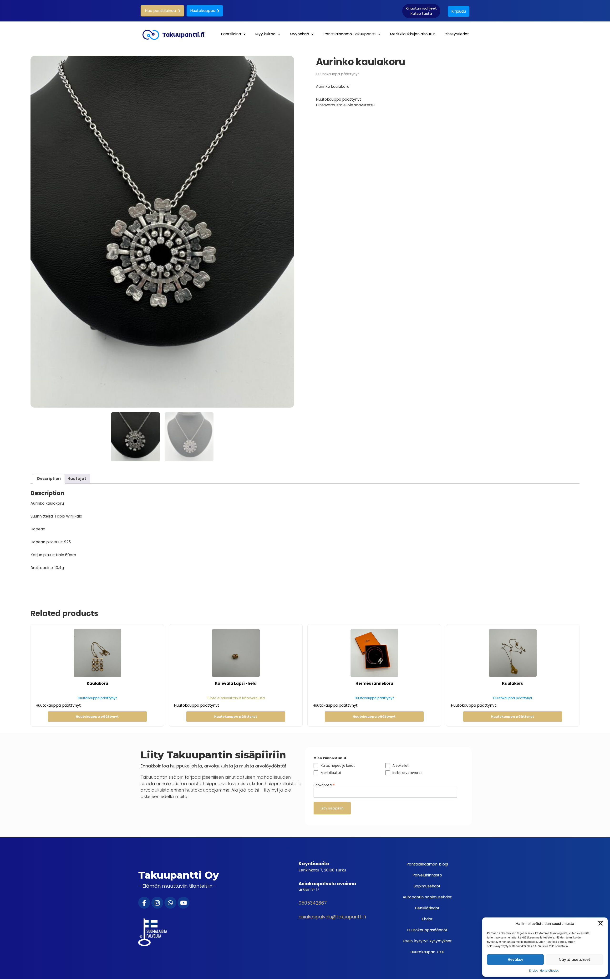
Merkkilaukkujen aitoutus (413, 34)
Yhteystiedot (457, 34)
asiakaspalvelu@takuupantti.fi (332, 917)
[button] (600, 923)
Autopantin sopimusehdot (427, 897)
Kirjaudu (458, 11)
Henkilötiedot (549, 971)
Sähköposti (324, 784)
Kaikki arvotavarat (407, 772)
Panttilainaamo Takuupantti (349, 34)
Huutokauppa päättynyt (97, 716)
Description (49, 478)
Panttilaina (231, 34)
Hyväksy (515, 959)
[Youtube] (183, 903)
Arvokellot (400, 765)
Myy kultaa (265, 34)
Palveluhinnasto (427, 875)
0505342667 (313, 903)
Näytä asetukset (574, 959)
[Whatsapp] (170, 903)
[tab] (49, 479)
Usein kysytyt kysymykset (427, 941)
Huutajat (76, 478)
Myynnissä (299, 34)
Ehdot (533, 971)
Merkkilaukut (331, 772)
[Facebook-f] (144, 903)
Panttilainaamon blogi (427, 864)
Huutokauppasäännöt (427, 930)
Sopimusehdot (427, 886)
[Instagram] (157, 903)
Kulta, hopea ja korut (338, 765)
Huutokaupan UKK (427, 952)
